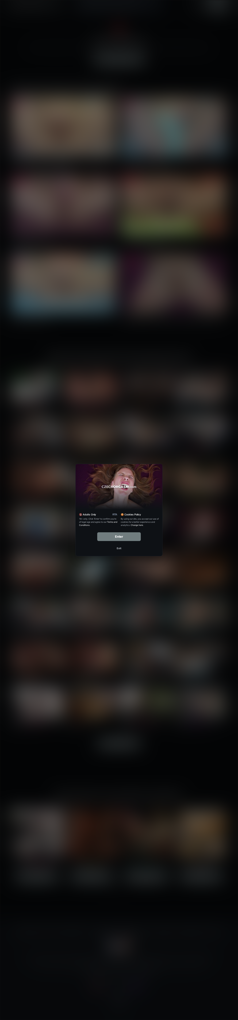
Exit (119, 548)
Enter (119, 536)
